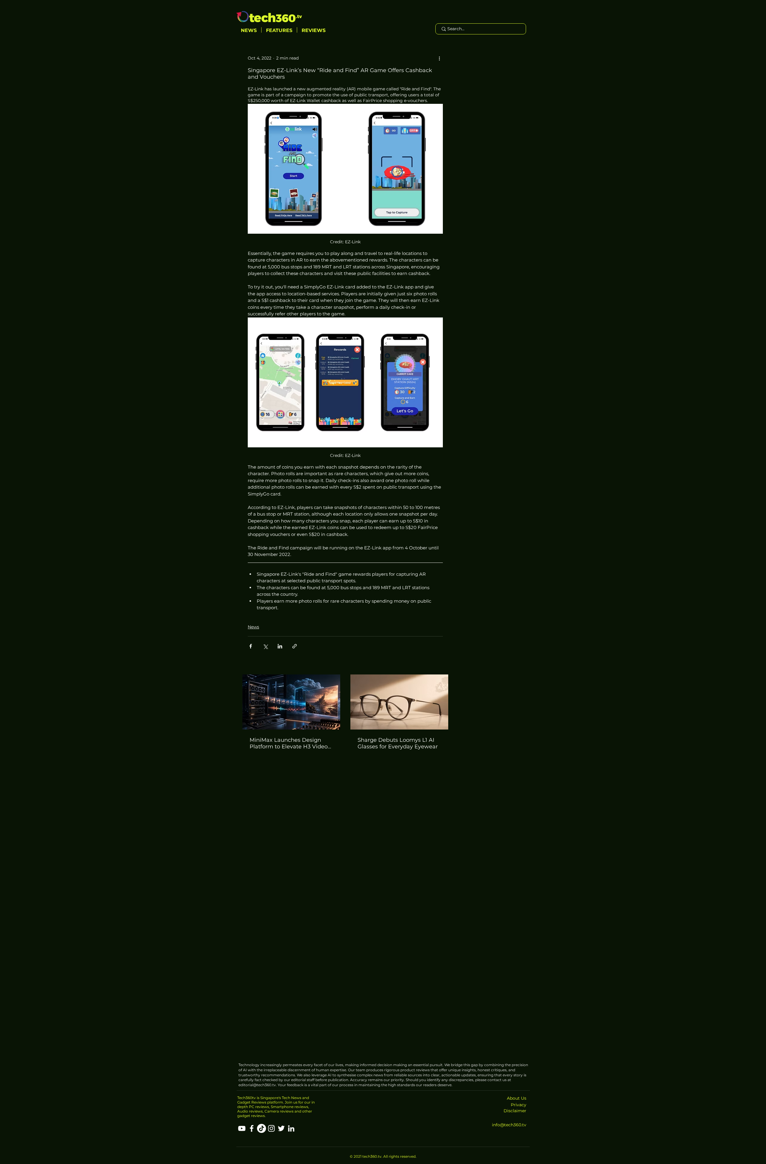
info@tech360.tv (509, 1124)
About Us (516, 1098)
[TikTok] (261, 1128)
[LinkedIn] (291, 1128)
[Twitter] (281, 1128)
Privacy (518, 1104)
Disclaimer (515, 1110)
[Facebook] (251, 1128)
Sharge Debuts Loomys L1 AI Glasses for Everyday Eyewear (398, 743)
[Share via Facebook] (250, 646)
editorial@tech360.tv (257, 1085)
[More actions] (439, 58)
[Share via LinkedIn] (280, 646)
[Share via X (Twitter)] (265, 646)
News (253, 627)
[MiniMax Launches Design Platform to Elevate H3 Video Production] (291, 702)
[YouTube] (241, 1128)
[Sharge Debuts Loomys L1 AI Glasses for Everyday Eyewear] (399, 702)
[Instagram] (271, 1128)
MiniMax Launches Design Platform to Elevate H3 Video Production (289, 743)
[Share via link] (294, 646)
